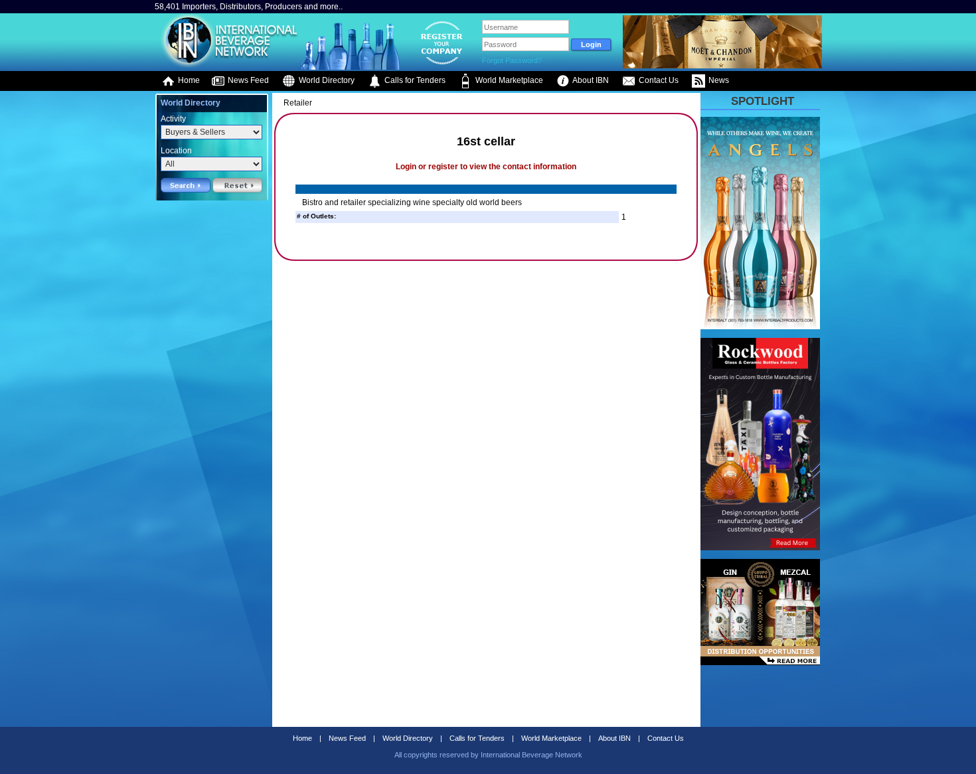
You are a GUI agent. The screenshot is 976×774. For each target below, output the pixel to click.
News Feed (247, 80)
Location (176, 150)
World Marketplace (508, 80)
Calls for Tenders (414, 80)
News (717, 80)
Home (188, 80)
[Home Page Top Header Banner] (722, 65)
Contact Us (658, 80)
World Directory (326, 80)
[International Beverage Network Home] (227, 66)
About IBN (590, 80)
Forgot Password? (512, 60)
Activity (173, 118)
